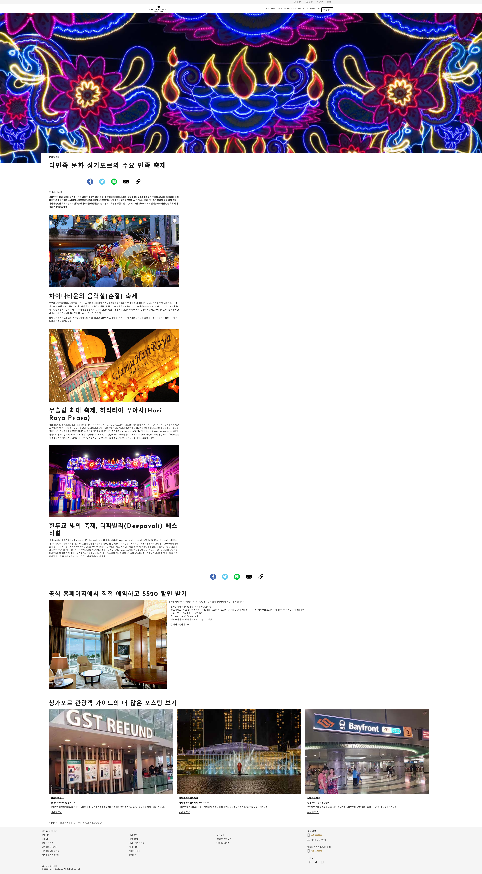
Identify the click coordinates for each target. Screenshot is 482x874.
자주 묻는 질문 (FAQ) (50, 851)
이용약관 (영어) (222, 843)
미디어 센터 (134, 847)
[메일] (126, 182)
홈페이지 (52, 823)
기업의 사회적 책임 (136, 843)
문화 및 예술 (54, 157)
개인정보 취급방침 (49, 866)
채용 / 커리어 (134, 851)
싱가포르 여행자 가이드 (66, 823)
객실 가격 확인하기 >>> (179, 624)
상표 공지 (220, 835)
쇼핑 (273, 8)
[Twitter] (102, 182)
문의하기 (132, 855)
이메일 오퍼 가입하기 (50, 855)
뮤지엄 (305, 8)
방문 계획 (46, 835)
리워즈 (313, 8)
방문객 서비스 (47, 843)
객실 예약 (327, 10)
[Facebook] (90, 182)
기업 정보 (133, 835)
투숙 (267, 8)
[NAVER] (114, 182)
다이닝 (279, 8)
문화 (79, 823)
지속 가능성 (134, 839)
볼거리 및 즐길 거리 (292, 8)
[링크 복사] (138, 182)
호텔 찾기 (46, 839)
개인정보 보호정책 (223, 839)
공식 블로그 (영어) (49, 847)
